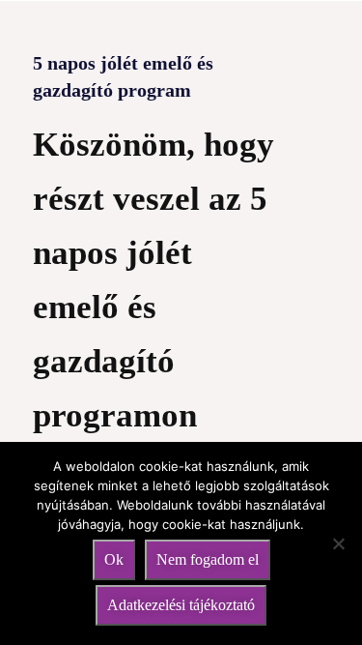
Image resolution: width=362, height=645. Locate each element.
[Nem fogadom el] (338, 543)
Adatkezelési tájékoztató (181, 605)
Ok (114, 559)
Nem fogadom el (207, 559)
